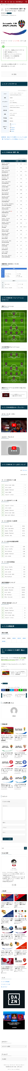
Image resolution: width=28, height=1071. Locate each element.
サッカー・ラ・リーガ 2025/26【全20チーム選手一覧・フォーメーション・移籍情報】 (18, 673)
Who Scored (25, 470)
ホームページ (13, 124)
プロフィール (6, 1064)
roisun (14, 716)
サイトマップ (12, 1064)
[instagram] (15, 885)
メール (4, 827)
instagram (13, 127)
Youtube (12, 131)
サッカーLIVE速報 (5, 981)
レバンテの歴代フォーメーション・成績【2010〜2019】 (17, 395)
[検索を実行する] (25, 848)
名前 (4, 822)
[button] (3, 690)
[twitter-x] (13, 885)
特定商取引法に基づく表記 (11, 1066)
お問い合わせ (19, 1066)
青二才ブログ (4, 987)
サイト (4, 832)
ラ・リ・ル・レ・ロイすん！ (14, 1)
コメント (5, 806)
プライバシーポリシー (20, 1064)
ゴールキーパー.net (5, 984)
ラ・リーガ (9, 13)
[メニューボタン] (1, 1)
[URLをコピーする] (25, 690)
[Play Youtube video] (14, 425)
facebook (12, 129)
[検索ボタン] (26, 1)
